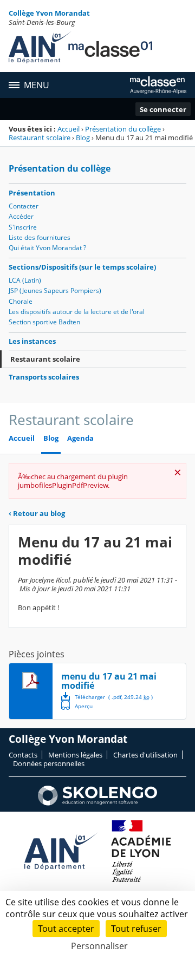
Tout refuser (136, 929)
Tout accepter (66, 929)
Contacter (23, 206)
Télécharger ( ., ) (113, 697)
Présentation (32, 193)
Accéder (21, 216)
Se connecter (163, 109)
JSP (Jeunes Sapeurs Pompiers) (55, 290)
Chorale (20, 301)
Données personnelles (48, 763)
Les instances (32, 341)
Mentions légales (75, 754)
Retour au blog (37, 513)
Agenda (80, 438)
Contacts (23, 754)
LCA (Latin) (25, 280)
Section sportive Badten (44, 321)
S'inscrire (23, 227)
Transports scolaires (44, 377)
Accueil (68, 129)
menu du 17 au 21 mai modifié (109, 680)
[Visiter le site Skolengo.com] (97, 803)
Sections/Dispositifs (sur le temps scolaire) (82, 267)
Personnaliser (99, 946)
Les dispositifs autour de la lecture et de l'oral (77, 311)
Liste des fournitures (39, 237)
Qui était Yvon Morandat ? (47, 247)
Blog (83, 137)
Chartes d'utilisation (145, 754)
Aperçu (77, 705)
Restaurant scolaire (39, 137)
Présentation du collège (123, 129)
